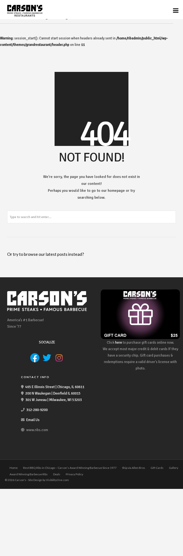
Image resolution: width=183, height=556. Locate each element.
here (118, 342)
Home (14, 468)
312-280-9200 (37, 410)
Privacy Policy (74, 474)
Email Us (33, 420)
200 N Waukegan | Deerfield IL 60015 (53, 393)
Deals (56, 474)
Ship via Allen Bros (133, 468)
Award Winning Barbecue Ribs (29, 474)
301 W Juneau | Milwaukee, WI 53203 (53, 400)
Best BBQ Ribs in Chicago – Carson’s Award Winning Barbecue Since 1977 (70, 468)
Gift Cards (157, 468)
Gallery (173, 468)
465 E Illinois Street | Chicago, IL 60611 (54, 387)
